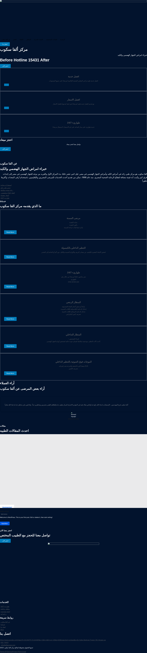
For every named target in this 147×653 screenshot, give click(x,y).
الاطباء (21, 39)
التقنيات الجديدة (38, 39)
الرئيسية (62, 39)
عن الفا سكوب (6, 39)
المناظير (28, 39)
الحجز (14, 39)
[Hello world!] (73, 471)
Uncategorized (7, 507)
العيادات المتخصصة (51, 39)
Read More (4, 524)
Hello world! (4, 511)
